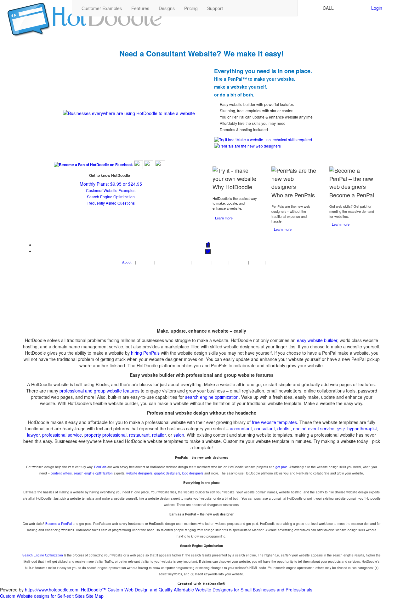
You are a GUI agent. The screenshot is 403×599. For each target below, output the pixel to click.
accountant (241, 428)
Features (140, 8)
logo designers (192, 473)
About (126, 262)
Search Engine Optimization (111, 196)
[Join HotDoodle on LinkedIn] (148, 164)
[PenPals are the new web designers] (247, 145)
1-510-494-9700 (351, 8)
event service (321, 428)
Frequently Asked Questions (111, 203)
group (341, 429)
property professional (105, 435)
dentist (284, 428)
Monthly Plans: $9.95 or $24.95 (111, 184)
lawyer (33, 435)
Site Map (95, 596)
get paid (281, 467)
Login (376, 8)
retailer (159, 435)
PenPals (100, 467)
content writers (61, 473)
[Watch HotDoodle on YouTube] (160, 164)
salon (178, 435)
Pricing (191, 8)
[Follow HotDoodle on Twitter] (138, 164)
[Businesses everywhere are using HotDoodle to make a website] (129, 112)
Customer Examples (102, 8)
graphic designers (167, 473)
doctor (299, 428)
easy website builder (317, 340)
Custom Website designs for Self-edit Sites (42, 596)
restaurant (139, 435)
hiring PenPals (145, 353)
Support (215, 8)
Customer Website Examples (110, 190)
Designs (167, 8)
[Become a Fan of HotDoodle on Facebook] (93, 164)
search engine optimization (212, 397)
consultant (264, 428)
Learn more (224, 217)
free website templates (274, 422)
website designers (139, 473)
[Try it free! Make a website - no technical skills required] (263, 139)
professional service (62, 435)
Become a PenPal (58, 523)
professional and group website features (99, 390)
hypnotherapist (362, 428)
